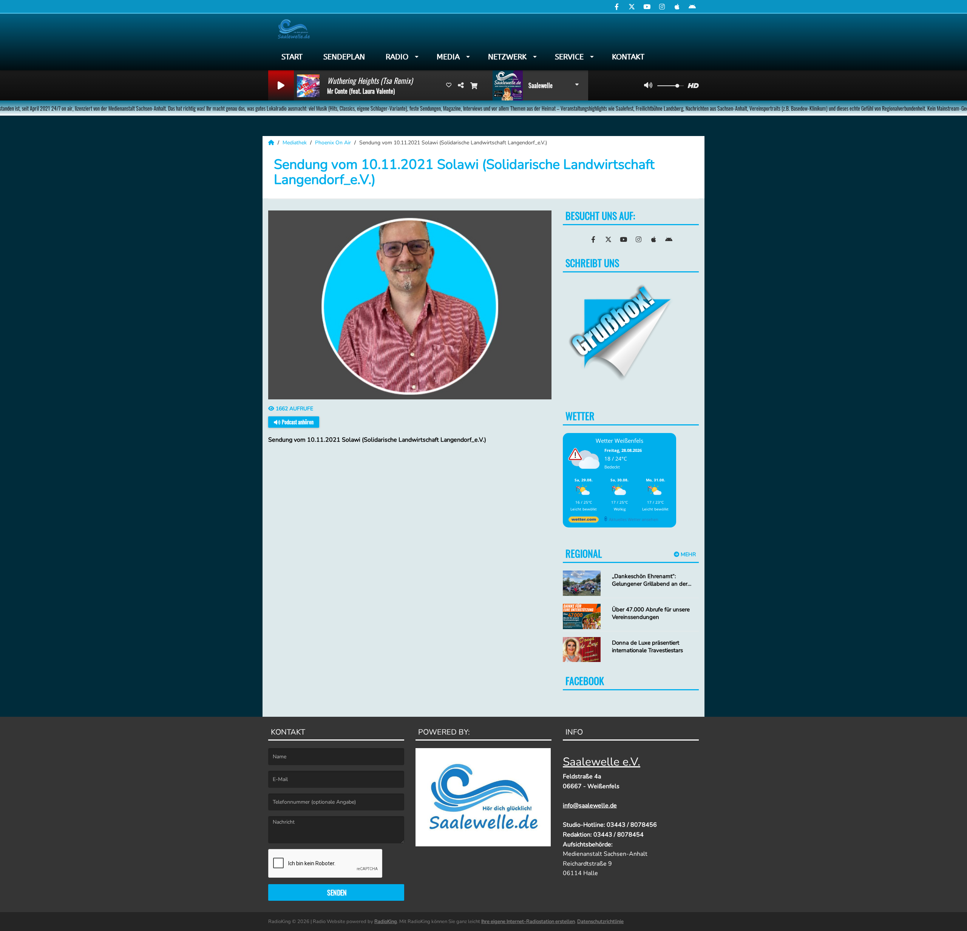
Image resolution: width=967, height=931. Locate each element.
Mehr (687, 554)
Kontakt (628, 57)
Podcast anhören (297, 422)
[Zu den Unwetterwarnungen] (585, 473)
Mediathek (295, 142)
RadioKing (385, 921)
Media (448, 57)
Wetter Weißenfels (619, 440)
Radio (397, 57)
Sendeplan (344, 57)
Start (292, 57)
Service (569, 57)
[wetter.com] (583, 521)
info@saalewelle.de (590, 805)
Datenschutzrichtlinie (600, 921)
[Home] (272, 142)
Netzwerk (507, 57)
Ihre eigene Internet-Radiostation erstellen (528, 921)
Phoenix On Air (333, 142)
